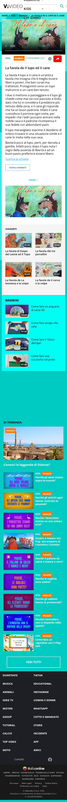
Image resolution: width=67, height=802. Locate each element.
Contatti (19, 759)
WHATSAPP (41, 708)
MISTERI (8, 708)
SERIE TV (8, 700)
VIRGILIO (15, 773)
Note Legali (27, 783)
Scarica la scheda (16, 159)
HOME (5, 15)
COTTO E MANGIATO (46, 717)
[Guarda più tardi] (49, 59)
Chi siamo (14, 783)
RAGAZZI (47, 473)
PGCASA (60, 773)
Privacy (38, 783)
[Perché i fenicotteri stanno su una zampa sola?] (19, 521)
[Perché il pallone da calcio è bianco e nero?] (19, 561)
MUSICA (8, 683)
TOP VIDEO (9, 741)
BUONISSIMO (28, 779)
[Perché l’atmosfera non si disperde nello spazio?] (19, 622)
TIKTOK (38, 675)
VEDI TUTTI (33, 662)
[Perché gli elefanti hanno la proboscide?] (19, 602)
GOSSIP (7, 717)
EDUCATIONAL (43, 683)
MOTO (6, 750)
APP (36, 741)
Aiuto (45, 786)
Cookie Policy (51, 783)
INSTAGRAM (41, 692)
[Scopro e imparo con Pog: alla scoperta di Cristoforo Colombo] (19, 541)
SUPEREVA (40, 779)
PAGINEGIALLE (27, 773)
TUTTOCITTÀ (27, 776)
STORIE (38, 725)
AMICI (37, 750)
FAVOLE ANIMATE (17, 167)
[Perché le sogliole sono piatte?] (19, 582)
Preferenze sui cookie (29, 786)
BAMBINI (19, 58)
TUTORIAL (9, 725)
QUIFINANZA (56, 776)
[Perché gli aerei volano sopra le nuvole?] (19, 480)
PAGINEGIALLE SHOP (45, 773)
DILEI (36, 776)
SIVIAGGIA (44, 776)
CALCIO (7, 733)
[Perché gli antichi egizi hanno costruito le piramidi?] (19, 500)
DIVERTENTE (10, 675)
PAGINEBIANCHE (12, 776)
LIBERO (6, 773)
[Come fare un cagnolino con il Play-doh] (19, 643)
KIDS (13, 15)
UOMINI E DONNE (45, 700)
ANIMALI (8, 692)
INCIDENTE (40, 733)
